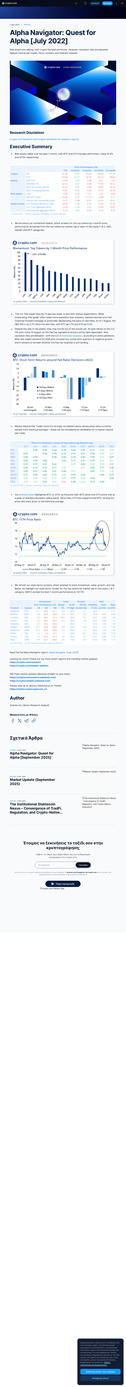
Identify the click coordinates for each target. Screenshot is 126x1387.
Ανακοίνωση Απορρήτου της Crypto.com (82, 872)
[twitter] (20, 721)
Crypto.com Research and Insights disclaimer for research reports (44, 139)
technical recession (72, 335)
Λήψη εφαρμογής (65, 884)
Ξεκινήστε (83, 865)
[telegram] (26, 721)
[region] (100, 1362)
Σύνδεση (95, 3)
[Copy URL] (34, 721)
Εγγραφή (107, 3)
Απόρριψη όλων (100, 1378)
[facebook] (13, 721)
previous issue (26, 494)
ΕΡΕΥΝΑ (27, 25)
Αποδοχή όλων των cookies (100, 1371)
